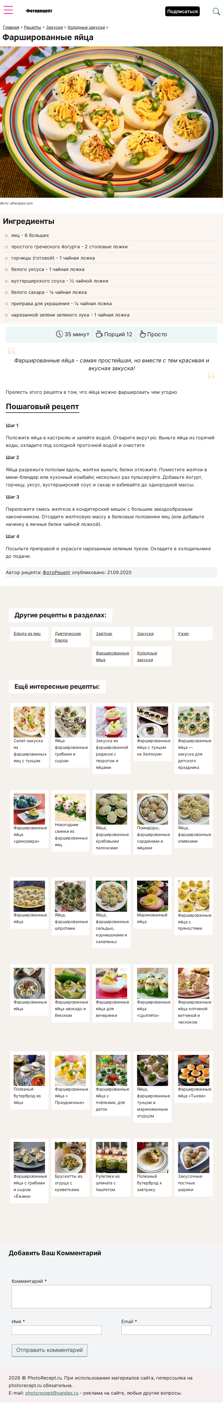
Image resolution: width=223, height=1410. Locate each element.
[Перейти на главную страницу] (39, 11)
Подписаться (182, 11)
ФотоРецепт (57, 572)
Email (129, 1321)
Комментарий (29, 1281)
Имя (18, 1321)
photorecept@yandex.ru (51, 1393)
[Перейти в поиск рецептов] (216, 12)
